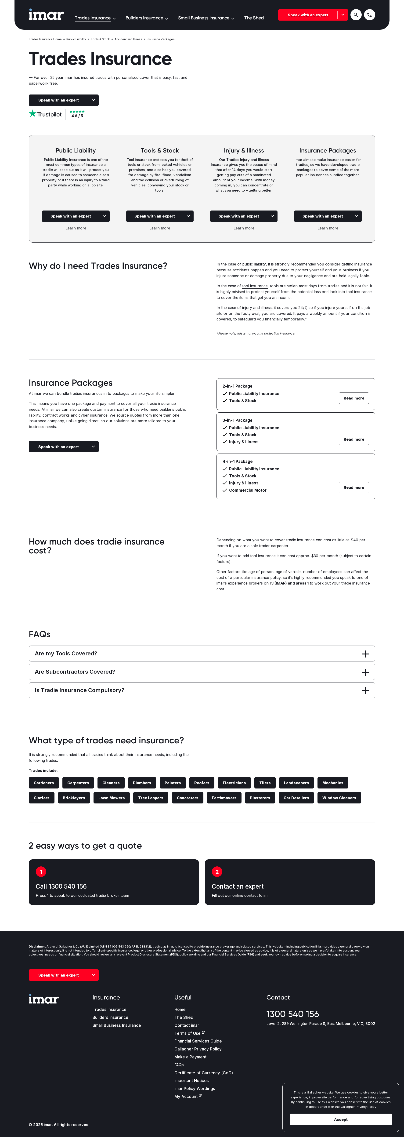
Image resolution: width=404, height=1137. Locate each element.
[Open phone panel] (369, 14)
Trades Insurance (109, 1009)
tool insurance (255, 285)
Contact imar (186, 1025)
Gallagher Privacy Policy (198, 1049)
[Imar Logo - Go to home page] (46, 14)
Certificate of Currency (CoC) (203, 1073)
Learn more (75, 228)
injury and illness (257, 307)
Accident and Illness (128, 39)
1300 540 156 (293, 1013)
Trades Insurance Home (45, 39)
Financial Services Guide (198, 1041)
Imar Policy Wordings (194, 1088)
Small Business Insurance (117, 1025)
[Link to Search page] (356, 14)
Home (180, 1009)
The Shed (183, 1017)
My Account (186, 1096)
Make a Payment (190, 1057)
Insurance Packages (161, 39)
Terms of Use (187, 1033)
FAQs (179, 1065)
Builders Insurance (110, 1017)
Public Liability (76, 39)
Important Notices (191, 1080)
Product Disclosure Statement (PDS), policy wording (164, 954)
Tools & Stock (100, 39)
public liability (254, 264)
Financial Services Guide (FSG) (233, 954)
